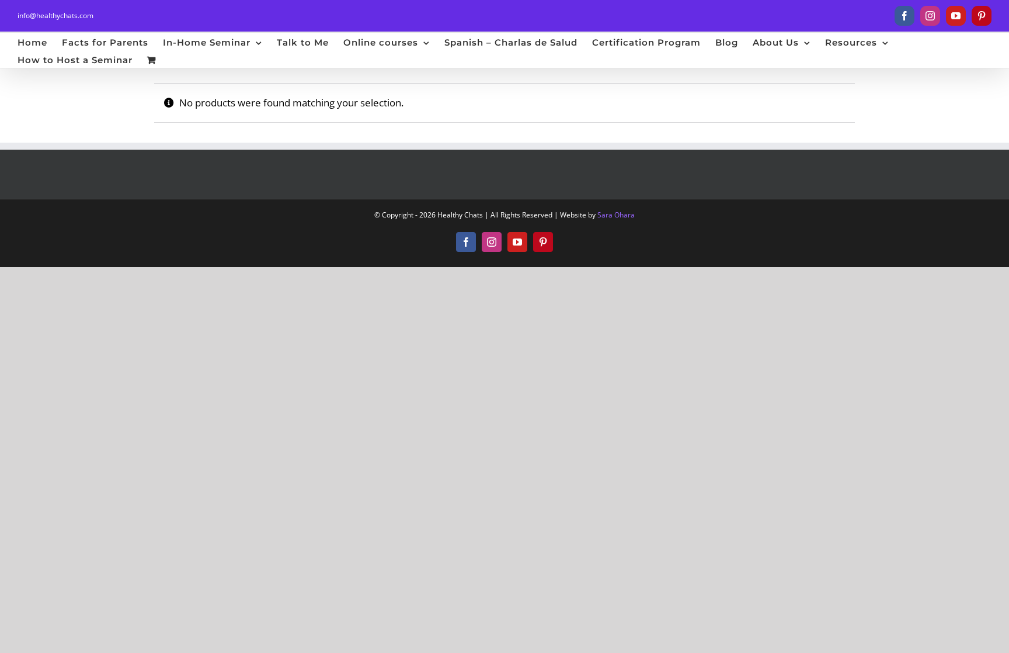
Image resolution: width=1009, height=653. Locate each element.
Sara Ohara (616, 215)
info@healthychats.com (55, 15)
